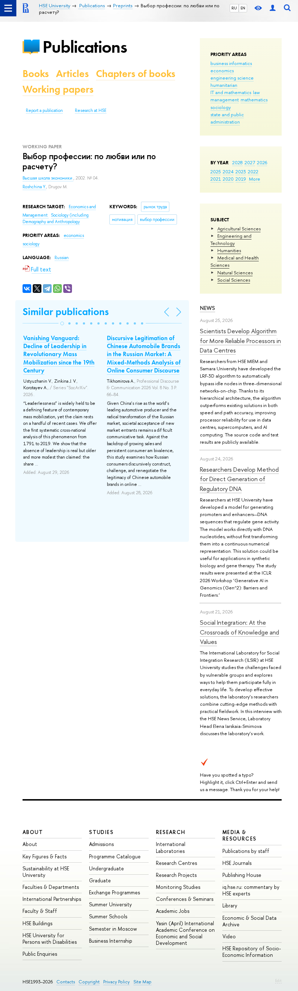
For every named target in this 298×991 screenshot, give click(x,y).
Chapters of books (135, 73)
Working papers (58, 89)
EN (243, 8)
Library (229, 905)
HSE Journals (236, 862)
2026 (262, 162)
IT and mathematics (230, 92)
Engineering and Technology (230, 239)
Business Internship (110, 940)
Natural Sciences (235, 272)
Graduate (100, 880)
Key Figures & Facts (45, 856)
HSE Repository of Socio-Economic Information (251, 951)
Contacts (65, 982)
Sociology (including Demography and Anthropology (56, 218)
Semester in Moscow (113, 928)
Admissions (101, 844)
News (207, 308)
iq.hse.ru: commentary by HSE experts (250, 890)
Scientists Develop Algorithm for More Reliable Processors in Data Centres (240, 340)
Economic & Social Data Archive (249, 921)
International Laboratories (170, 847)
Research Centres (176, 862)
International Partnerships (52, 898)
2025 (215, 171)
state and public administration (227, 118)
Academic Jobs (172, 910)
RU (234, 8)
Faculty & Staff (40, 910)
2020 (228, 179)
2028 (237, 162)
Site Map (142, 982)
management (224, 99)
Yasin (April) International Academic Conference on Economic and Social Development (185, 933)
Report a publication (44, 110)
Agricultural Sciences (239, 228)
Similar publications (66, 311)
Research (171, 832)
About (33, 832)
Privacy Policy (116, 982)
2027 (250, 162)
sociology (220, 107)
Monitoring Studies (178, 886)
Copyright (89, 982)
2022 (253, 171)
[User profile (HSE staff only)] (272, 8)
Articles (72, 73)
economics (222, 70)
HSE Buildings (37, 923)
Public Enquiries (40, 953)
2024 (228, 171)
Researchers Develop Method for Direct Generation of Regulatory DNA (239, 479)
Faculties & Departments (51, 886)
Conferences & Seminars (184, 898)
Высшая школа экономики (48, 178)
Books (36, 73)
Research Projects (176, 874)
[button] (62, 323)
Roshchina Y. (34, 187)
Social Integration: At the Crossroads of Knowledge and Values (239, 632)
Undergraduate (106, 868)
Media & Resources (239, 835)
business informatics (231, 63)
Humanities (229, 250)
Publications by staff (245, 850)
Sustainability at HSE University (46, 871)
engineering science (232, 77)
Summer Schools (108, 916)
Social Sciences (233, 280)
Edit (278, 980)
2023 (240, 171)
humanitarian (223, 85)
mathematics (254, 99)
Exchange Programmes (114, 892)
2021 (215, 179)
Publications (85, 47)
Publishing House (241, 874)
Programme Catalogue (115, 856)
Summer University (110, 904)
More (254, 179)
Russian (62, 258)
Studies (101, 832)
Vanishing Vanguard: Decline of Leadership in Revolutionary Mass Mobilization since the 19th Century (58, 354)
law (256, 92)
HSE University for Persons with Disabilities (50, 938)
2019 (240, 179)
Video (229, 936)
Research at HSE (90, 110)
